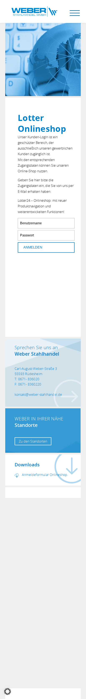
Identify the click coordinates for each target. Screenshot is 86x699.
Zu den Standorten (33, 441)
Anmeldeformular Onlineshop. (45, 474)
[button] (7, 691)
